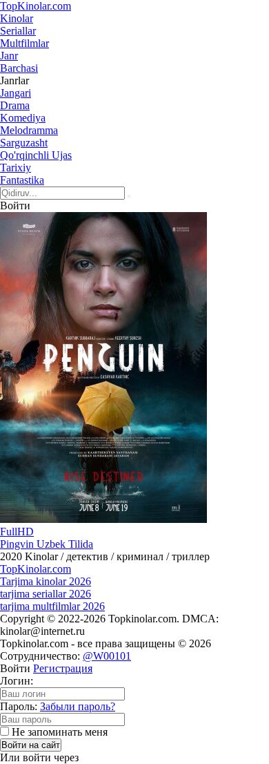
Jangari (15, 93)
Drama (15, 105)
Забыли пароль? (77, 706)
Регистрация (62, 668)
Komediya (23, 118)
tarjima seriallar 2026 (45, 594)
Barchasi (19, 68)
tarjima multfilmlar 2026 (52, 606)
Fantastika (22, 180)
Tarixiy (15, 167)
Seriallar (18, 31)
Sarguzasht (24, 143)
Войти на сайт (30, 745)
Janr (9, 55)
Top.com (35, 6)
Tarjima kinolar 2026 (45, 581)
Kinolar (16, 18)
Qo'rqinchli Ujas (36, 155)
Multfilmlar (24, 43)
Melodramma (29, 130)
